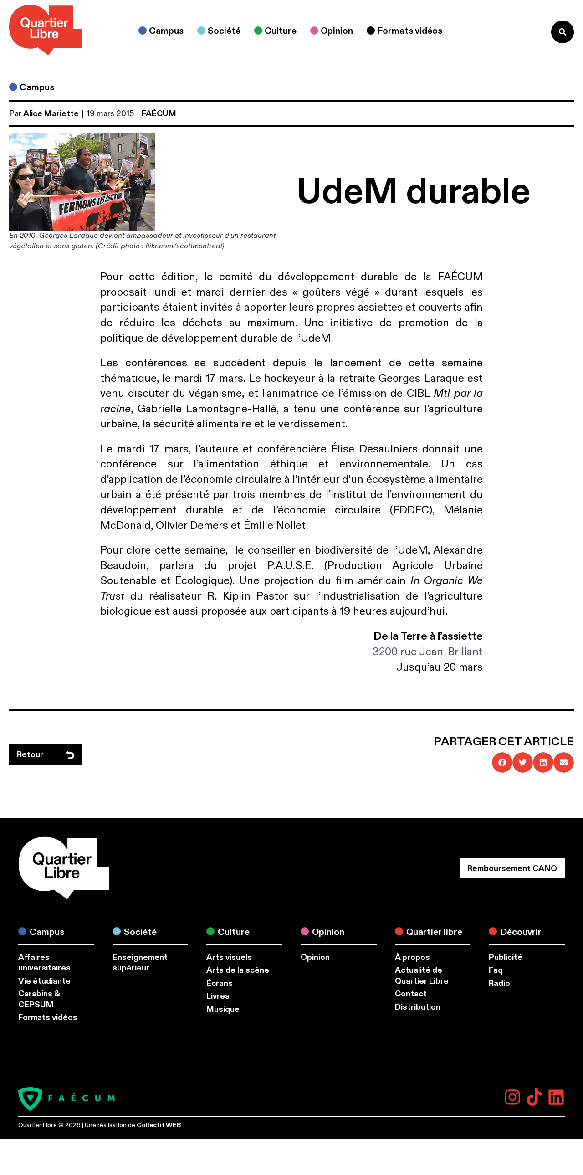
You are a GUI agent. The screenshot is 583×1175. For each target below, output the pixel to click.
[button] (502, 762)
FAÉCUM (159, 113)
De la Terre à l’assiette (428, 636)
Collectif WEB (159, 1125)
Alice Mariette (51, 113)
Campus (37, 87)
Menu (525, 31)
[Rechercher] (562, 32)
